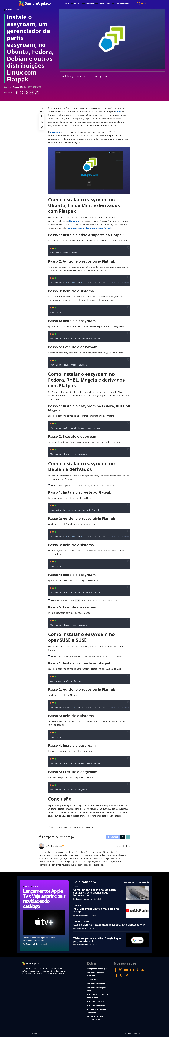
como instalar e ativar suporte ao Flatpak (89, 228)
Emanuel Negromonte (84, 899)
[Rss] (121, 975)
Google (78, 921)
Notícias (36, 886)
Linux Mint (74, 221)
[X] (120, 970)
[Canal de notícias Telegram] (126, 975)
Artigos (78, 905)
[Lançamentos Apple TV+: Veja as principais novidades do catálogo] (44, 922)
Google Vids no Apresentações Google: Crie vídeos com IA (109, 924)
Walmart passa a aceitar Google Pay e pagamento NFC (97, 939)
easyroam (55, 132)
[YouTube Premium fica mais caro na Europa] (137, 911)
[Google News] (132, 970)
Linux (118, 111)
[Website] (123, 846)
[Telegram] (116, 975)
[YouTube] (126, 970)
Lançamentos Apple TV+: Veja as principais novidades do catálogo (44, 898)
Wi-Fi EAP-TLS (87, 827)
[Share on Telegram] (31, 92)
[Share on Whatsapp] (26, 92)
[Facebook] (126, 846)
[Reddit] (143, 970)
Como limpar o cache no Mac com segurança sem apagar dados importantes (94, 892)
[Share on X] (21, 92)
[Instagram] (129, 846)
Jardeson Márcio (19, 87)
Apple (27, 886)
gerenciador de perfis (72, 827)
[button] (139, 3)
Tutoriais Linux (12, 10)
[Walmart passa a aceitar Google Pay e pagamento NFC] (137, 940)
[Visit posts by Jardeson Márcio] (41, 846)
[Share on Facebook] (16, 92)
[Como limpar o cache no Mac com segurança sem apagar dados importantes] (137, 893)
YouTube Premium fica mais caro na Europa (96, 910)
